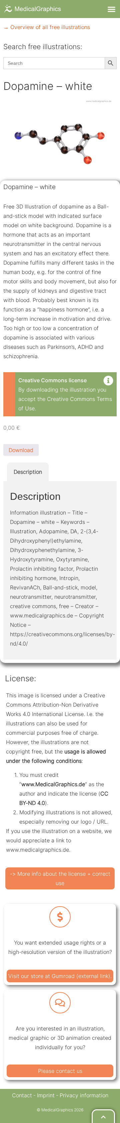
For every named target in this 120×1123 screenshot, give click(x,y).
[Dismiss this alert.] (108, 381)
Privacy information (84, 1095)
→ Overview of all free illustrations (46, 27)
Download (21, 450)
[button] (111, 9)
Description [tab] (28, 471)
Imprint (46, 1095)
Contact (22, 1095)
